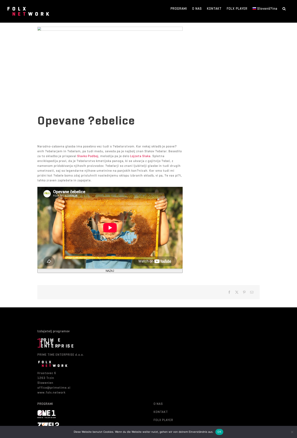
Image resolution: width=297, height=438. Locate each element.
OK (219, 431)
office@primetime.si (54, 387)
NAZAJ (110, 270)
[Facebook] (229, 292)
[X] (237, 292)
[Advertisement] (226, 172)
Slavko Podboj (87, 156)
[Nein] (292, 432)
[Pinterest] (244, 292)
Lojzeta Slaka (140, 156)
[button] (284, 8)
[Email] (252, 292)
